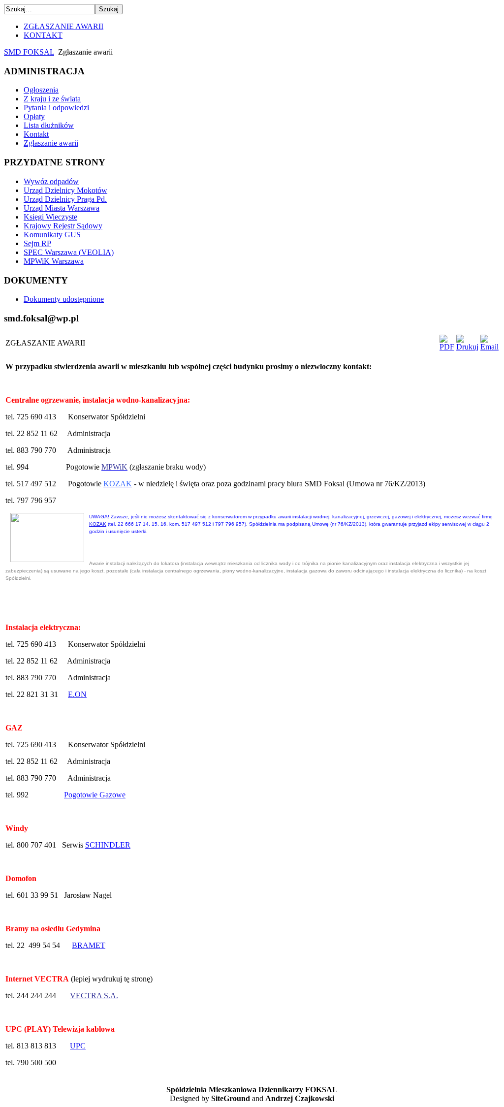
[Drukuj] (467, 347)
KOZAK (97, 524)
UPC (78, 1046)
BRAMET (88, 945)
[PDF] (447, 347)
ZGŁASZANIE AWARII (63, 26)
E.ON (77, 694)
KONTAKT (43, 35)
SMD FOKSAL (29, 52)
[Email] (489, 347)
